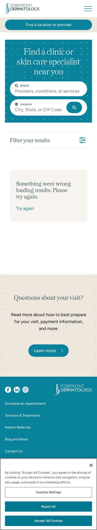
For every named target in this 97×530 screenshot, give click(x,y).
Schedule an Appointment (25, 403)
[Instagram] (25, 390)
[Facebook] (8, 390)
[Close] (91, 465)
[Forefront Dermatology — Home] (22, 8)
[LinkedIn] (17, 390)
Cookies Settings (48, 492)
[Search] (74, 107)
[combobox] (39, 109)
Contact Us (14, 451)
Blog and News (16, 439)
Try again (25, 208)
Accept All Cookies (48, 521)
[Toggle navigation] (88, 8)
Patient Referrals (18, 427)
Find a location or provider (49, 24)
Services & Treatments (22, 415)
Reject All (48, 506)
